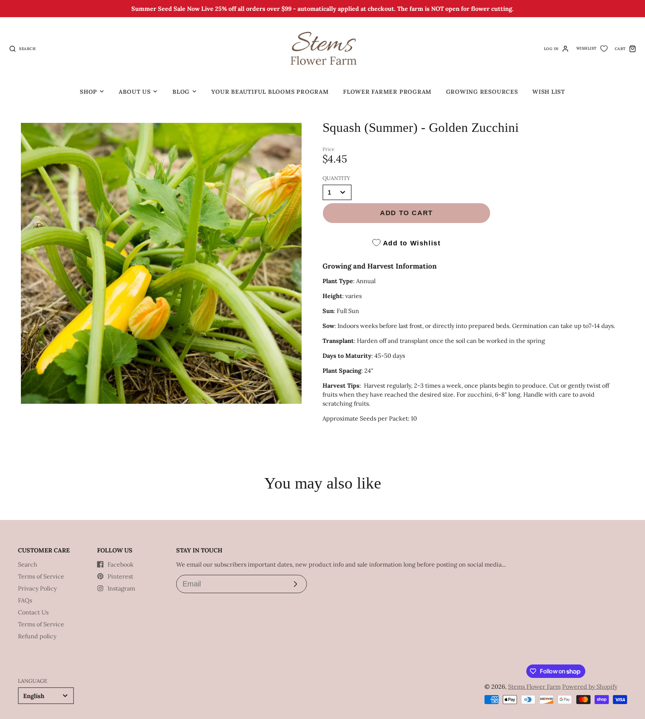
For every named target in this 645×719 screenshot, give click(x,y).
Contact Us (33, 612)
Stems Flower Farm (534, 686)
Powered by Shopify (589, 686)
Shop (88, 91)
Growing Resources (482, 91)
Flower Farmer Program (387, 91)
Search (27, 564)
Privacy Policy (37, 588)
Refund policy (37, 636)
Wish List (548, 91)
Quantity (336, 178)
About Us (134, 91)
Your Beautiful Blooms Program (269, 91)
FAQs (25, 600)
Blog (181, 91)
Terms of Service (41, 576)
